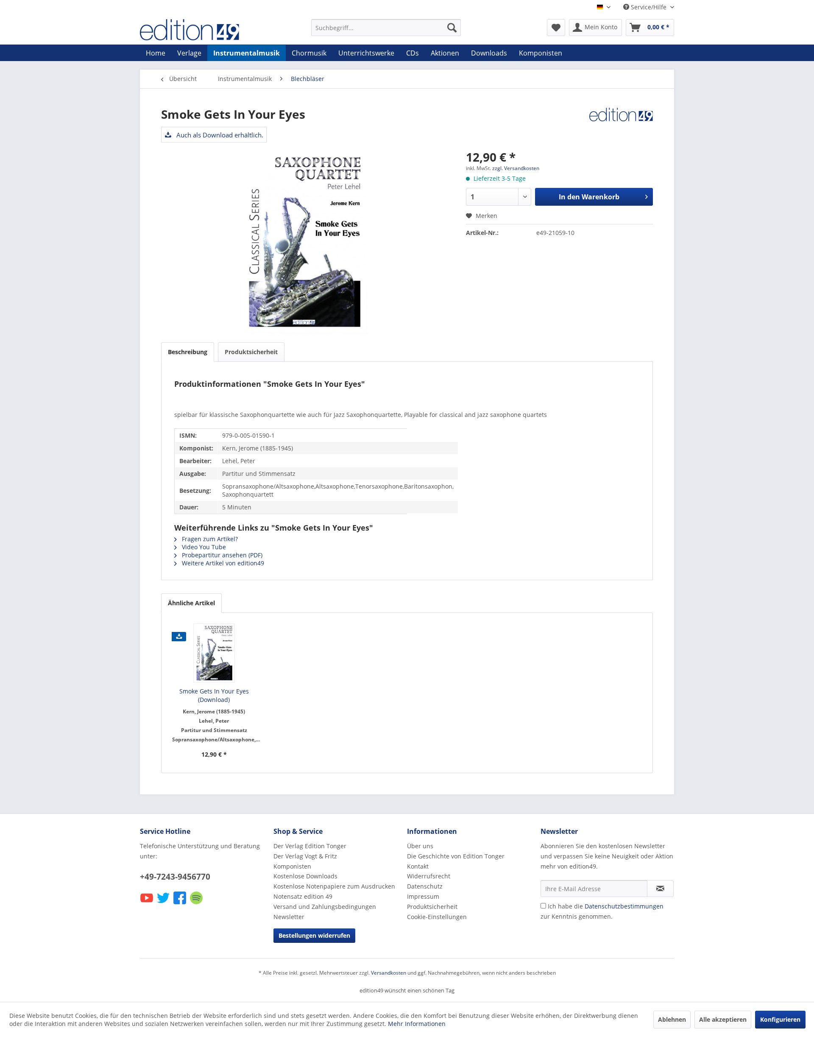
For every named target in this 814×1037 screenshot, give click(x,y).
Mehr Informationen (417, 1024)
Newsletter (288, 917)
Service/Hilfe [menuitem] (648, 7)
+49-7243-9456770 (175, 876)
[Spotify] (197, 904)
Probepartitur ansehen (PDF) (221, 555)
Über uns (420, 846)
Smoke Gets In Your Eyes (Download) (214, 695)
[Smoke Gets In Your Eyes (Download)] (214, 653)
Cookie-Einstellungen (437, 917)
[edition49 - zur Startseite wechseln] (205, 29)
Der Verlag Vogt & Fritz (305, 856)
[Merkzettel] (556, 27)
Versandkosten (388, 972)
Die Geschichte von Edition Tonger (456, 856)
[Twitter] (163, 904)
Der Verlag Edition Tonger (309, 846)
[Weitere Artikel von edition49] (621, 122)
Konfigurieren (780, 1019)
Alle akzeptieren (723, 1019)
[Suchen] (452, 27)
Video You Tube (203, 547)
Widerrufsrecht (428, 876)
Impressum (423, 896)
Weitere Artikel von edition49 (222, 563)
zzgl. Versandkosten (515, 168)
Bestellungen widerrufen (314, 935)
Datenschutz (425, 886)
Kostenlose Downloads (305, 876)
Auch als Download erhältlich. (219, 135)
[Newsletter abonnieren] (660, 888)
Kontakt (418, 866)
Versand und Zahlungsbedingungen (324, 907)
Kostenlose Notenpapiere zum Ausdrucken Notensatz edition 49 (334, 891)
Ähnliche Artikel (191, 603)
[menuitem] (386, 27)
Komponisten (292, 866)
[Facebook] (180, 904)
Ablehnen (672, 1019)
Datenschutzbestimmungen (624, 906)
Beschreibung (187, 352)
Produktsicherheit (251, 352)
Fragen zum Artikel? (209, 539)
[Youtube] (147, 904)
